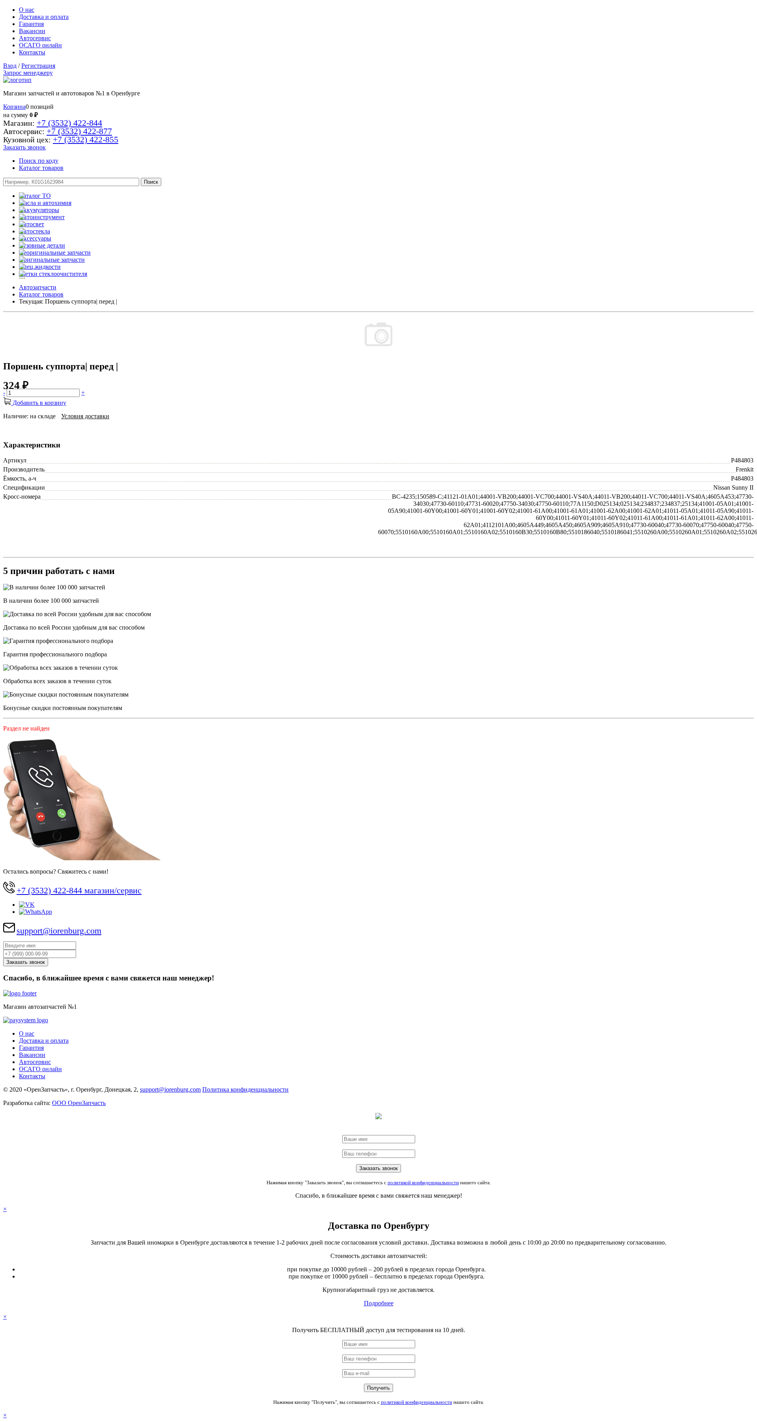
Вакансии (32, 31)
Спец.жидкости (40, 266)
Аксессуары (35, 238)
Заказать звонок (24, 147)
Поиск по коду (38, 160)
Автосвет (31, 224)
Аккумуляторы (39, 210)
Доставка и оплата (44, 16)
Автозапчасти (37, 287)
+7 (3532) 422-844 (69, 123)
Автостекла (34, 231)
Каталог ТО (35, 195)
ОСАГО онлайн (40, 45)
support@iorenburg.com (59, 931)
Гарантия (31, 24)
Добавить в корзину (38, 402)
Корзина (14, 106)
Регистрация (38, 65)
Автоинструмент (42, 217)
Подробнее (378, 1303)
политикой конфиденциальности (423, 1182)
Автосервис (35, 38)
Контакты (32, 52)
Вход (10, 65)
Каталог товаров (41, 167)
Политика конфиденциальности (245, 1089)
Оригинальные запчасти (52, 259)
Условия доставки (85, 416)
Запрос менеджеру (28, 72)
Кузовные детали (42, 245)
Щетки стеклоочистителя (53, 273)
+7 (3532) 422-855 (85, 139)
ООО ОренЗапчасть (79, 1103)
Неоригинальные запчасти (55, 252)
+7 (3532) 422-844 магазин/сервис (79, 890)
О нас (26, 9)
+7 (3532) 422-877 (79, 131)
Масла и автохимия (45, 202)
